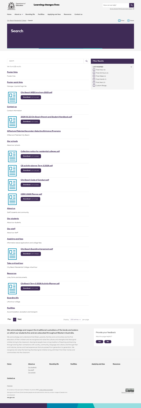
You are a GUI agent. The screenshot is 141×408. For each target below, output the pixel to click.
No (108, 341)
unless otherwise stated (46, 389)
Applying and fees (54, 14)
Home (9, 14)
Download (31, 97)
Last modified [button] (98, 67)
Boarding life (30, 14)
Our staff (11, 229)
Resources (67, 14)
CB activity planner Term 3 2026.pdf (37, 166)
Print (122, 20)
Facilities (41, 14)
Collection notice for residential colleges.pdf (40, 151)
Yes (99, 341)
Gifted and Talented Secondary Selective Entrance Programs (34, 131)
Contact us (78, 14)
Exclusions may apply (128, 392)
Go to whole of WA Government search (121, 8)
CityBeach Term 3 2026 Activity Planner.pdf (40, 284)
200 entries (76, 319)
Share (132, 20)
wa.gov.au (11, 397)
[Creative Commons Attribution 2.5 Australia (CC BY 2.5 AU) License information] (130, 390)
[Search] (86, 61)
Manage (9, 386)
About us (18, 14)
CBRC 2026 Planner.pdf (31, 194)
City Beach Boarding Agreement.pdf (37, 249)
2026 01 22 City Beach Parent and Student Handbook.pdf (46, 117)
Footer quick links (15, 82)
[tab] (112, 67)
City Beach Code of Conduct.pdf (35, 180)
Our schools (12, 141)
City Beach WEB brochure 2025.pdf (36, 92)
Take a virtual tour (15, 263)
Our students (13, 219)
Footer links (12, 72)
